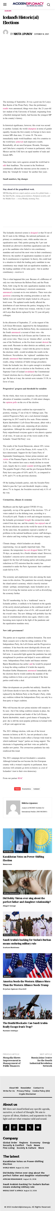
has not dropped (30, 550)
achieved (19, 141)
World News (8, 852)
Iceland (36, 789)
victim (5, 459)
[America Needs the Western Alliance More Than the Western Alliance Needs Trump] (27, 965)
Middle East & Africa (11, 935)
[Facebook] (6, 43)
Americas (7, 976)
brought (27, 519)
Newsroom (7, 864)
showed (45, 342)
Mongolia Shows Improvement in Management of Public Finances (12, 1061)
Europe (8, 11)
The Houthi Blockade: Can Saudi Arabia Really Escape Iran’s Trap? (25, 1024)
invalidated (29, 371)
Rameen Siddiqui (10, 1031)
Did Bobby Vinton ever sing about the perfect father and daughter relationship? (27, 900)
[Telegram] (40, 43)
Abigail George (9, 906)
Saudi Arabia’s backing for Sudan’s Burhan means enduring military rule (27, 941)
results (5, 108)
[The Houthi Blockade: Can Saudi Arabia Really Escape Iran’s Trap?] (27, 1007)
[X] (13, 43)
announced (7, 292)
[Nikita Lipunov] (6, 32)
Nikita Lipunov (23, 34)
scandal (30, 465)
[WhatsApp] (19, 43)
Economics (26, 789)
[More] (46, 43)
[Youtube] (38, 1127)
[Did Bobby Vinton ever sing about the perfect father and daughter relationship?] (27, 882)
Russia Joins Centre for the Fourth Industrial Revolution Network (41, 1061)
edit (4, 165)
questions (7, 295)
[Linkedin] (26, 43)
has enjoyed (40, 523)
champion (32, 128)
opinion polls (11, 402)
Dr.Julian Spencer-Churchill (14, 989)
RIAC (20, 778)
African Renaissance (11, 893)
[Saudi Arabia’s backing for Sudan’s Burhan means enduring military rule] (27, 924)
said (30, 663)
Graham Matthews (11, 947)
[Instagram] (14, 1127)
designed (34, 232)
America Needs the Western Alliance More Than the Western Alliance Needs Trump (26, 983)
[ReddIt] (33, 43)
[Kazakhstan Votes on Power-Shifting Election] (27, 840)
